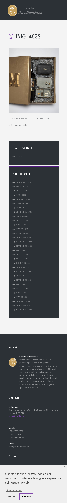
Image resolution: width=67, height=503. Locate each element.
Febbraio (23, 199)
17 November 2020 (24, 118)
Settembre (24, 212)
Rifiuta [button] (12, 496)
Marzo (22, 229)
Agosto (22, 186)
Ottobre (22, 208)
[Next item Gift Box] (46, 80)
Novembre (24, 242)
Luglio (22, 191)
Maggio (22, 288)
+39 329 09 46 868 (16, 434)
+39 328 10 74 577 (16, 437)
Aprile (22, 195)
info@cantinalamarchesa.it (21, 446)
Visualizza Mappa (16, 416)
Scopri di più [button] (14, 490)
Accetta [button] (26, 496)
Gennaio (23, 203)
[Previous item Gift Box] (21, 80)
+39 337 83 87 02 (16, 431)
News (19, 156)
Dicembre (23, 182)
